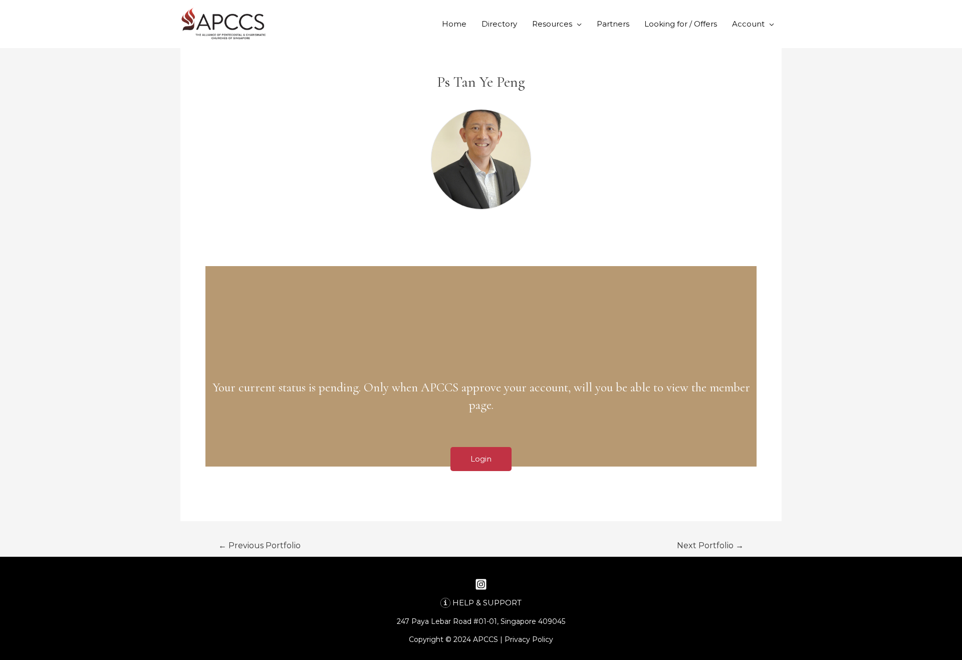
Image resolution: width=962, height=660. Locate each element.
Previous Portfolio (259, 545)
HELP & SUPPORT (487, 602)
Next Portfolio (710, 545)
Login (481, 459)
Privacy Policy (529, 639)
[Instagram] (481, 584)
